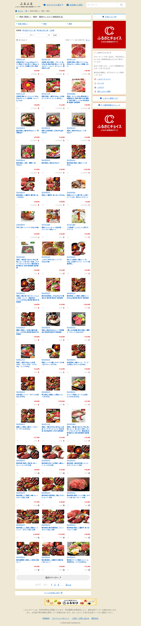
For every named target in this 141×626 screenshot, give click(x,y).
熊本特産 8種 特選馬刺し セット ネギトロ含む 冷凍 (53, 529)
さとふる (100, 83)
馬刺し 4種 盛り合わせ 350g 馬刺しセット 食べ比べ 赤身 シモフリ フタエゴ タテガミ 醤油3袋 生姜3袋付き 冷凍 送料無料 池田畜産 (27, 264)
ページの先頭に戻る (52, 593)
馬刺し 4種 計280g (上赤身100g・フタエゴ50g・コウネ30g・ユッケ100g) (26, 364)
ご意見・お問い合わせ (80, 618)
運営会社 (94, 618)
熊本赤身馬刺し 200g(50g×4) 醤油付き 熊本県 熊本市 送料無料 (53, 297)
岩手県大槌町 (46, 225)
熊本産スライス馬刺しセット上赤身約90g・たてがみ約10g (77, 561)
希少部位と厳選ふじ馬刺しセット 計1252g (52, 395)
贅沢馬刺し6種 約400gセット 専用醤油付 (27, 131)
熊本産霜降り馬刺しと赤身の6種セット (27, 561)
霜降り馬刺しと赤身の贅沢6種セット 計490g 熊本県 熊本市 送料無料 (27, 332)
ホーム (20, 11)
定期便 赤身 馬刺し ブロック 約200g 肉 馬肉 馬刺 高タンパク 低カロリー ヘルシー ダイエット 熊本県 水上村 (53, 65)
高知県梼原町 (71, 192)
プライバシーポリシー (60, 618)
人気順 (51, 30)
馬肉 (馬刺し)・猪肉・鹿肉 (40, 11)
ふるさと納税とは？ (111, 98)
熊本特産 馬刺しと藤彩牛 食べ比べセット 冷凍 (78, 529)
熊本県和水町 (46, 257)
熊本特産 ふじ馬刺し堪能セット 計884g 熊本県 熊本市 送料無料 (78, 297)
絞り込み (22, 40)
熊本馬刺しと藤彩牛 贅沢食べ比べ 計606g (27, 196)
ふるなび (100, 87)
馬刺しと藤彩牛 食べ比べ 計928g (53, 195)
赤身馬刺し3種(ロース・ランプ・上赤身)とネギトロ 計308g (78, 363)
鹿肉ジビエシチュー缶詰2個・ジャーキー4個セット (52, 228)
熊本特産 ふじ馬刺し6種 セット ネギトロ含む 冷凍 (27, 496)
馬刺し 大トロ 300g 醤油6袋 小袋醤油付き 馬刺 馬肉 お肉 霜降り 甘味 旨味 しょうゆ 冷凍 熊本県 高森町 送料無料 (78, 99)
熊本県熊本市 (20, 128)
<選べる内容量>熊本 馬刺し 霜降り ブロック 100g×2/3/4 (78, 331)
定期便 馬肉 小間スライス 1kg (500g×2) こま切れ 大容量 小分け (78, 64)
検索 (55, 35)
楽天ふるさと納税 (103, 91)
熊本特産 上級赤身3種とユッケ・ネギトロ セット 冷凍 (78, 464)
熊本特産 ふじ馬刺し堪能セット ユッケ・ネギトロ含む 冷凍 (27, 529)
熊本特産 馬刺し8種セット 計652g (77, 164)
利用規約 (46, 618)
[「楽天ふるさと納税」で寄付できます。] (38, 74)
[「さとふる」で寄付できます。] (63, 108)
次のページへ (52, 577)
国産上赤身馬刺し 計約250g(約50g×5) (52, 131)
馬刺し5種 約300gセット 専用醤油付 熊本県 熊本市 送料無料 (53, 331)
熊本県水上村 (20, 59)
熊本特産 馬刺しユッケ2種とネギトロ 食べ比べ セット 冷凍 (78, 496)
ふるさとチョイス (103, 79)
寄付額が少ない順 (29, 30)
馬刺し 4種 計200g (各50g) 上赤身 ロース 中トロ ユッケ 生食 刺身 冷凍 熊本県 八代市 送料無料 (53, 429)
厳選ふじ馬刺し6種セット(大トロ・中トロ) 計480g (27, 428)
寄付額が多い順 (42, 30)
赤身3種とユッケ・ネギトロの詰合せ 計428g (27, 395)
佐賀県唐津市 (20, 225)
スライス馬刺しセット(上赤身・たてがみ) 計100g (78, 395)
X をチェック (110, 105)
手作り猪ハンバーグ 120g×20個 (27, 227)
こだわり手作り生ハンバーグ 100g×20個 (52, 260)
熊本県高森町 (71, 94)
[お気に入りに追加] (19, 74)
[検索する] (121, 5)
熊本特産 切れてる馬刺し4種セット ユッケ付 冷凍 (53, 464)
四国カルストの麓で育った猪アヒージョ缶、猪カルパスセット (77, 196)
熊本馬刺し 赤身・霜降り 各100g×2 (26, 164)
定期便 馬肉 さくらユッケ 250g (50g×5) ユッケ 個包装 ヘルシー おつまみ (27, 98)
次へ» (88, 40)
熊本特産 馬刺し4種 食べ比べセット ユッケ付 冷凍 (26, 464)
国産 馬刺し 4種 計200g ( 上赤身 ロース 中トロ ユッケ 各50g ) (53, 97)
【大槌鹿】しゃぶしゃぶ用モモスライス (77, 228)
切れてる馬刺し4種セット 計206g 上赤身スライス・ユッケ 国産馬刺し (78, 261)
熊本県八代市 (46, 94)
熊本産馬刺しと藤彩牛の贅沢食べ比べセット (52, 561)
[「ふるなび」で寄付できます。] (38, 473)
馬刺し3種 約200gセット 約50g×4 (76, 131)
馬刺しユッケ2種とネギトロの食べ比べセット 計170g (53, 363)
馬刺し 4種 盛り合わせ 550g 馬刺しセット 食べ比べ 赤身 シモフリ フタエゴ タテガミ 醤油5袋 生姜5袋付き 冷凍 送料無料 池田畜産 (78, 431)
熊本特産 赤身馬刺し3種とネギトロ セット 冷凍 (53, 496)
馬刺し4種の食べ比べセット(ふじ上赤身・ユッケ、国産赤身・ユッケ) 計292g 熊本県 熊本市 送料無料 (27, 299)
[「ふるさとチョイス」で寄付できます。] (63, 273)
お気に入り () (110, 17)
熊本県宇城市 (20, 257)
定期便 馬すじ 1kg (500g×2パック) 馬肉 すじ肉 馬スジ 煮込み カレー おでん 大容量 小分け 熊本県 (27, 65)
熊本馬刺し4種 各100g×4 (50, 163)
